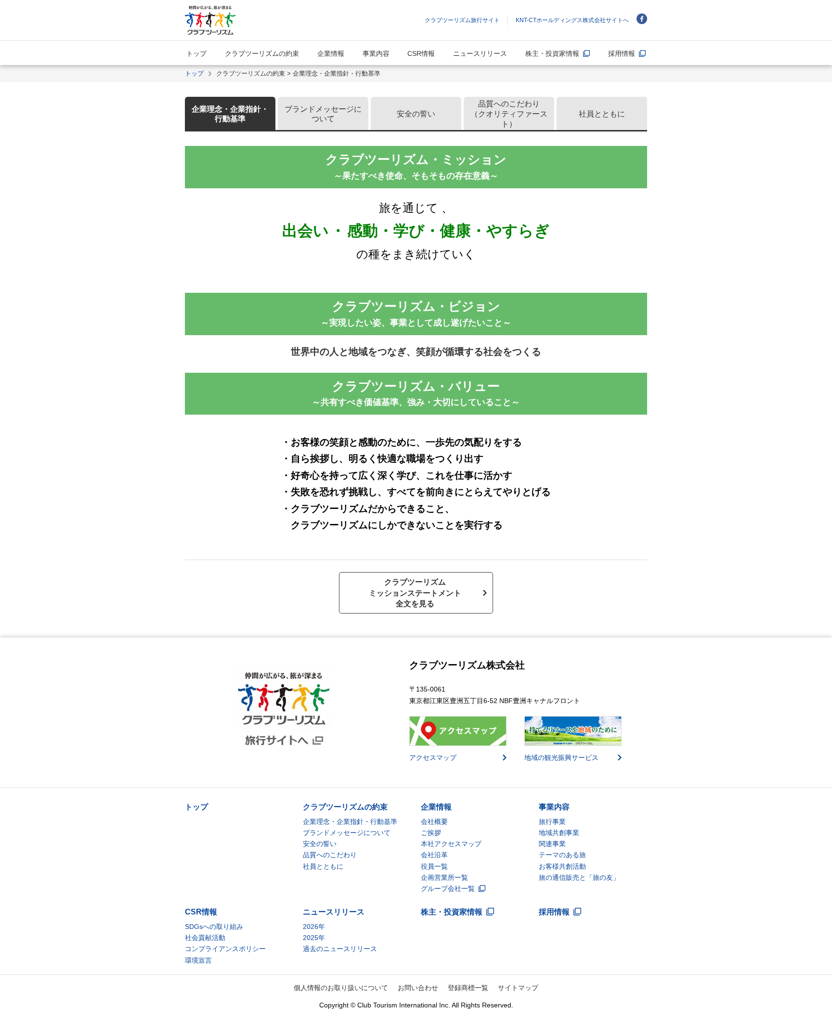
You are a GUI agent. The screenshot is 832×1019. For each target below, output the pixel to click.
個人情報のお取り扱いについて (341, 988)
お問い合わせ (418, 988)
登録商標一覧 (468, 988)
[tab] (230, 114)
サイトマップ (518, 988)
